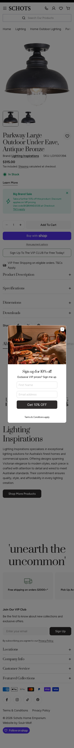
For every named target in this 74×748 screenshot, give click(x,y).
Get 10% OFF (37, 405)
